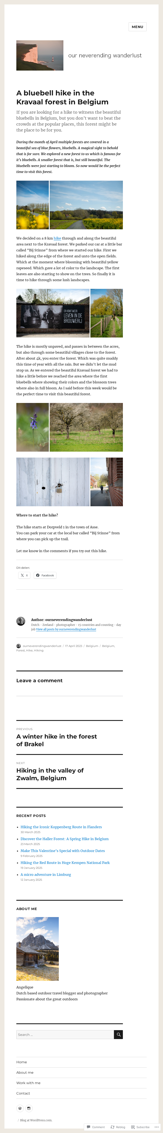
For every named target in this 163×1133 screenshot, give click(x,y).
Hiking (39, 650)
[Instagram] (29, 1108)
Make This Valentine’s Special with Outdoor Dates (63, 851)
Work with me (28, 1083)
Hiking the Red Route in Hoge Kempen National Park (65, 863)
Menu (137, 27)
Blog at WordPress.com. (36, 1120)
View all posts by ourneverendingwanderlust (66, 629)
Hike (29, 650)
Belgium (92, 646)
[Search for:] (65, 1034)
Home (21, 1062)
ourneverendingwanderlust (42, 646)
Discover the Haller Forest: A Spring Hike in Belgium (65, 839)
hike (57, 238)
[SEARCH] (118, 1034)
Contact (23, 1093)
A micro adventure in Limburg (46, 874)
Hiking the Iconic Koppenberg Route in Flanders (61, 827)
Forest (20, 650)
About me (25, 1073)
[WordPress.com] (20, 1108)
